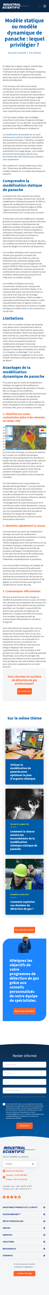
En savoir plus (24, 691)
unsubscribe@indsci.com (15, 1114)
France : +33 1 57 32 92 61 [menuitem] (16, 1179)
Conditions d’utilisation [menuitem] (23, 1267)
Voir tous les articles (24, 930)
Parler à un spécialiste (25, 1011)
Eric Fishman (35, 52)
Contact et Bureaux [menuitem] (15, 1171)
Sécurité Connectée (17, 52)
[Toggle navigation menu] (45, 6)
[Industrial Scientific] (15, 6)
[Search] (39, 6)
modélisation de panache (17, 134)
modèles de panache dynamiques (23, 152)
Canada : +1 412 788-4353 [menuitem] (16, 1175)
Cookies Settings (24, 1273)
